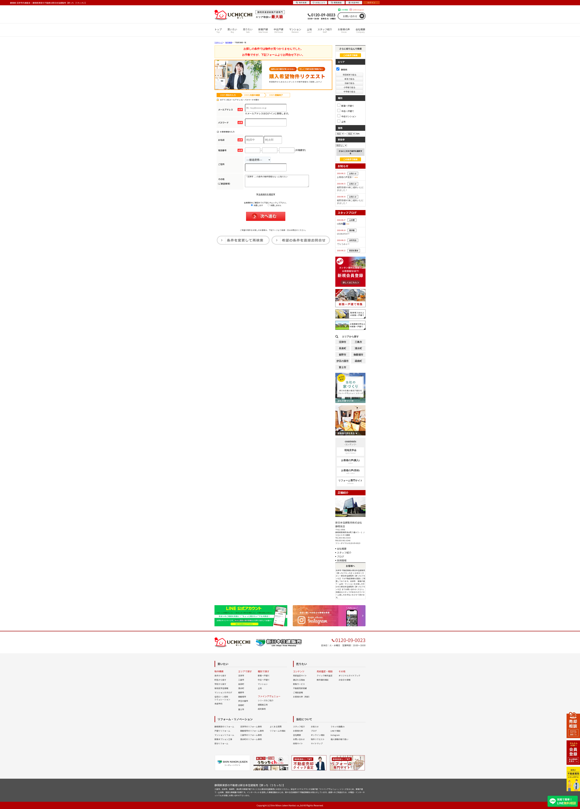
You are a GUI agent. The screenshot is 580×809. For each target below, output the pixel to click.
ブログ (340, 556)
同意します (258, 205)
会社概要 (360, 30)
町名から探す (220, 679)
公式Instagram (358, 9)
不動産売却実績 (300, 688)
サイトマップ (317, 743)
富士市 (342, 367)
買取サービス (299, 684)
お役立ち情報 (344, 679)
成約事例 (262, 708)
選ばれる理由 (299, 679)
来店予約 (218, 703)
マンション (295, 30)
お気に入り (320, 2)
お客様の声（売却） (302, 696)
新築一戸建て (347, 105)
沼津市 (342, 342)
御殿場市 (358, 354)
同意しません (275, 205)
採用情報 (341, 560)
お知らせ (315, 726)
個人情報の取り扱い (339, 739)
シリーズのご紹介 (265, 700)
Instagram (335, 735)
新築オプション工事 (223, 739)
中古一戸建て (347, 111)
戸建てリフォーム (222, 730)
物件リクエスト (318, 739)
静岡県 (343, 69)
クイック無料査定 (324, 675)
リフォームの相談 (277, 730)
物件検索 (303, 2)
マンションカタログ (223, 692)
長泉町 (342, 348)
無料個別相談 (323, 679)
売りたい (248, 30)
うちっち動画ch (338, 726)
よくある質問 (276, 726)
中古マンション (348, 116)
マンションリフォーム (224, 735)
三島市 (358, 342)
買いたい (232, 30)
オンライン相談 (318, 735)
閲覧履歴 (338, 2)
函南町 (358, 361)
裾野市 (342, 354)
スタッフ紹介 (324, 30)
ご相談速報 (298, 692)
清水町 (358, 348)
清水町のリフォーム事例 (251, 739)
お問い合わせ (350, 16)
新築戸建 (263, 30)
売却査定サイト (300, 675)
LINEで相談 (335, 730)
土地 (309, 30)
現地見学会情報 (221, 688)
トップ (218, 30)
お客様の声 (344, 30)
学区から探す (220, 684)
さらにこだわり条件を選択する (350, 152)
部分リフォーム (221, 743)
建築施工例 (263, 704)
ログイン (371, 2)
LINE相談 (344, 9)
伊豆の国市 (343, 361)
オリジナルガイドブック (349, 675)
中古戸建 (278, 30)
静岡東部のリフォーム (224, 726)
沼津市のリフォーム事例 (251, 726)
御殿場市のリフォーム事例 (252, 730)
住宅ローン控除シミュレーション (222, 698)
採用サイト (298, 743)
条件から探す (220, 675)
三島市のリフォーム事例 (251, 735)
